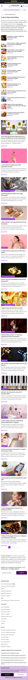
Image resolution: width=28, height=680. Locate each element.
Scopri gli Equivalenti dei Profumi (8, 630)
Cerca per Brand (4, 637)
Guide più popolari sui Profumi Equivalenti (10, 600)
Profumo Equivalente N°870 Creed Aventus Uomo (14, 31)
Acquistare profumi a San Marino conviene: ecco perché (15, 113)
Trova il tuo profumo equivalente (8, 632)
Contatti (3, 623)
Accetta (7, 674)
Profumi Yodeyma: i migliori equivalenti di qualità (14, 71)
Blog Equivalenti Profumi (8, 190)
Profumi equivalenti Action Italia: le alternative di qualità (16, 77)
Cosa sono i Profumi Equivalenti (8, 586)
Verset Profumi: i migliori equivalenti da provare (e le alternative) (16, 43)
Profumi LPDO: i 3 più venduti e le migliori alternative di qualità (15, 50)
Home (2, 14)
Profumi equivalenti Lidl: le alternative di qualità (14, 84)
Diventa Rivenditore (5, 641)
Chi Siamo (3, 621)
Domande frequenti (5, 609)
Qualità (2, 588)
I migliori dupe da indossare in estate (12, 308)
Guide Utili (4, 133)
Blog (2, 598)
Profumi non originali (5, 595)
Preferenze (21, 674)
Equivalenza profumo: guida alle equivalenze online (15, 37)
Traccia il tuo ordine (5, 611)
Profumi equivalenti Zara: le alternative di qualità (14, 64)
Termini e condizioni (5, 614)
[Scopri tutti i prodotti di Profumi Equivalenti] (1, 6)
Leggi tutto (4, 146)
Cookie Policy (8, 677)
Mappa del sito (4, 644)
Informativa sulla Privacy (17, 677)
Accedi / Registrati (5, 607)
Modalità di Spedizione (6, 593)
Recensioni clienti (5, 639)
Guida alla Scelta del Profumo (7, 634)
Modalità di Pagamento (6, 591)
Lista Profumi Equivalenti (6, 583)
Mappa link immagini (5, 646)
